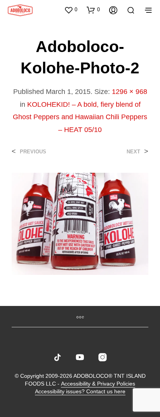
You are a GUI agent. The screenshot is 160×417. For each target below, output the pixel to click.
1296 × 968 (129, 92)
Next (133, 151)
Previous (33, 151)
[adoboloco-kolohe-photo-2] (80, 223)
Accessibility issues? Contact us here (80, 391)
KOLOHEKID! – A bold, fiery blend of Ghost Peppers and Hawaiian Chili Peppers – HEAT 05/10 (80, 117)
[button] (70, 10)
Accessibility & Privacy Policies (98, 384)
